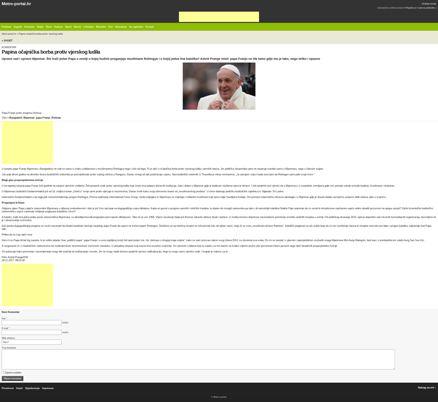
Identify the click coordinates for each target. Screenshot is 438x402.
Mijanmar (29, 117)
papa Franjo (43, 117)
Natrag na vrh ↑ (427, 387)
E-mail (6, 328)
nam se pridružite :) (427, 8)
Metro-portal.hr (16, 3)
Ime (4, 318)
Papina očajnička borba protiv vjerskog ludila (41, 34)
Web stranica (8, 338)
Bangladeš (15, 117)
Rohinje (56, 117)
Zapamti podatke (13, 372)
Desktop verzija (429, 4)
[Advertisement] (219, 17)
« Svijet (7, 40)
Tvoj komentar (9, 347)
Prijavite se (411, 8)
